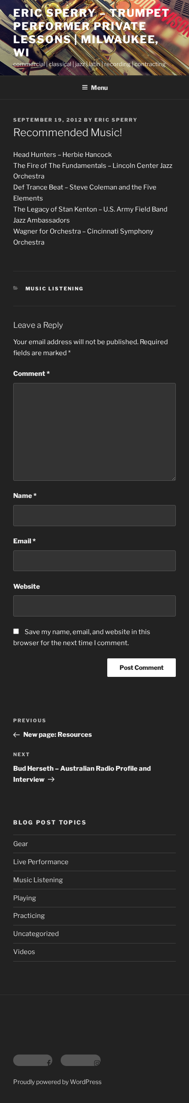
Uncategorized (36, 934)
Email (24, 541)
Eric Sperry (116, 120)
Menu (99, 87)
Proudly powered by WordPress (57, 1081)
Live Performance (41, 862)
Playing (24, 898)
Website (26, 586)
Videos (24, 952)
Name (24, 496)
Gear (20, 844)
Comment (31, 374)
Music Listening (54, 289)
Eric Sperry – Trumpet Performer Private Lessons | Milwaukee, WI (91, 33)
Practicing (29, 916)
